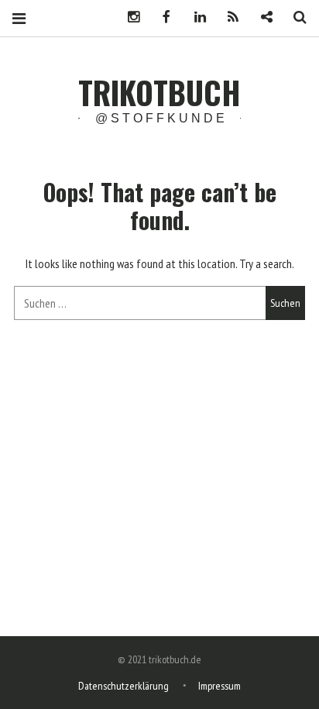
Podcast (227, 17)
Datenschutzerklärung (123, 686)
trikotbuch (159, 92)
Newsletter (260, 17)
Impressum (219, 686)
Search (294, 17)
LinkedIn (194, 17)
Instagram (127, 17)
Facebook (161, 17)
